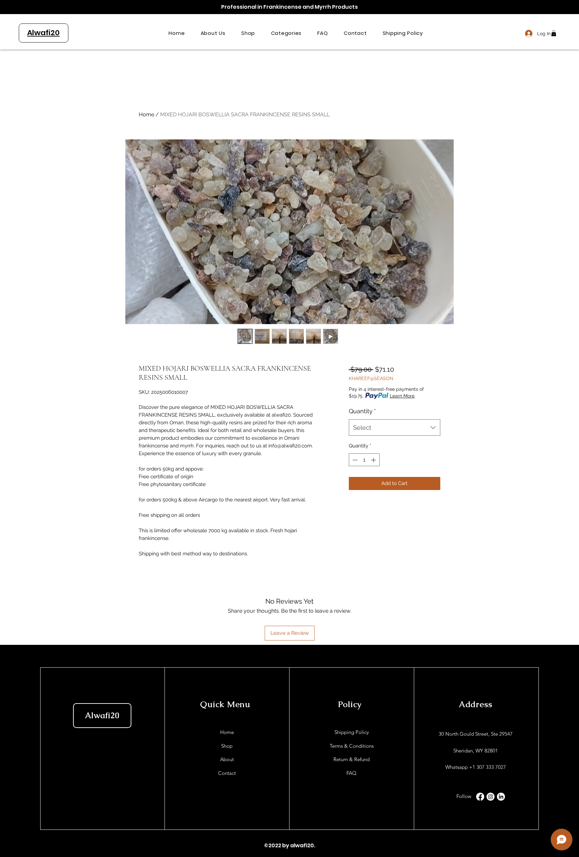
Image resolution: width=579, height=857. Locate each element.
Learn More (402, 396)
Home (146, 114)
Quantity (362, 411)
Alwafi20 (102, 715)
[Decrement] (354, 460)
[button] (286, 33)
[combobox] (394, 427)
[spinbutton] (364, 460)
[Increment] (374, 460)
